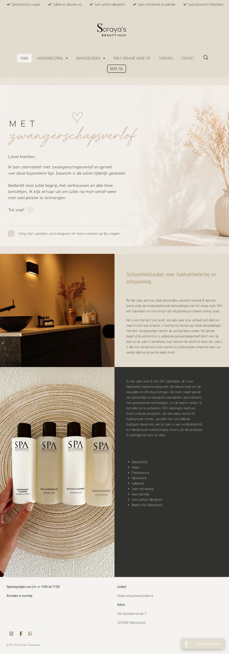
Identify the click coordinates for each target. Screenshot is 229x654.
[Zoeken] (206, 57)
